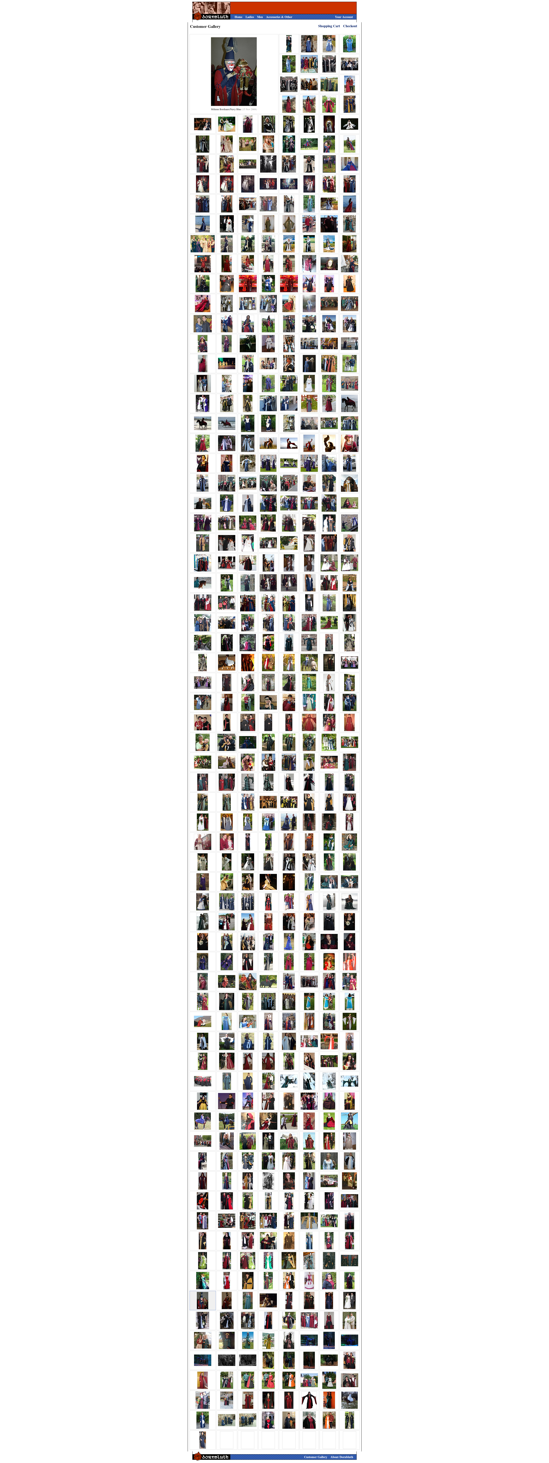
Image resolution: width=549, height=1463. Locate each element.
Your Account (344, 17)
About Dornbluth (341, 1457)
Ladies (250, 17)
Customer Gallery (315, 1457)
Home (238, 17)
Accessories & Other (279, 17)
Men (260, 17)
